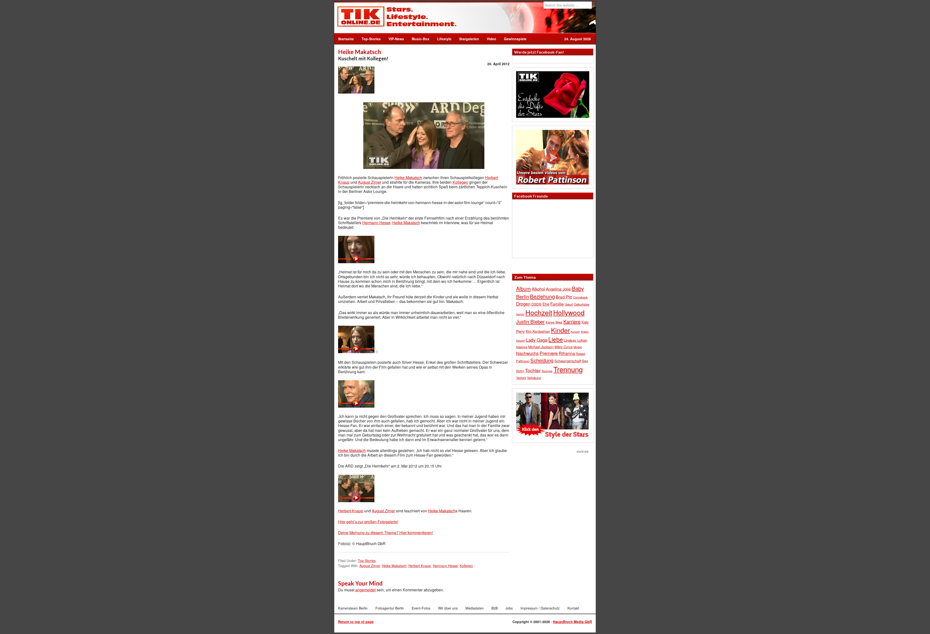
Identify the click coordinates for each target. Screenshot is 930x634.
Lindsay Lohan (575, 340)
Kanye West (554, 322)
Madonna (521, 347)
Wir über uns (448, 608)
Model (578, 347)
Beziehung (542, 296)
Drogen (523, 304)
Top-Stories (371, 38)
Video (489, 38)
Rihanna (567, 353)
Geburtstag (581, 304)
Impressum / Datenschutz (540, 608)
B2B (494, 608)
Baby (578, 288)
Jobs (509, 608)
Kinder (560, 330)
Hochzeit (538, 312)
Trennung (568, 369)
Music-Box (418, 38)
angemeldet (365, 590)
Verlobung (534, 377)
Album (523, 288)
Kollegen (460, 182)
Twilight (521, 378)
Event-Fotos (421, 608)
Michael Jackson (541, 346)
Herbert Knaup (350, 511)
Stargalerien (469, 38)
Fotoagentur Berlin (389, 608)
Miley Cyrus (564, 346)
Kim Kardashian (538, 331)
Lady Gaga (536, 340)
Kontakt (573, 608)
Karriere (572, 321)
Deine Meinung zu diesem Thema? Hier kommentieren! (385, 532)
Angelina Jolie (558, 289)
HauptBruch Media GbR (572, 621)
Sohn (520, 370)
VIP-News (396, 38)
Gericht (520, 314)
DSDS (536, 304)
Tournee (547, 371)
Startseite (346, 38)
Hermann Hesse (376, 222)
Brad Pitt (564, 297)
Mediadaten (474, 608)
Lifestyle (442, 38)
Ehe (545, 304)
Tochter (533, 370)
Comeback (580, 297)
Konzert (575, 331)
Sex (585, 360)
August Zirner (369, 182)
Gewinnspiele (515, 38)
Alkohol (538, 289)
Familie (557, 304)
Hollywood (569, 312)
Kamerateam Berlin (353, 608)
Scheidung (541, 360)
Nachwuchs (527, 353)
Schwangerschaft (567, 360)
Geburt (569, 304)
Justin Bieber (530, 321)
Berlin (522, 296)
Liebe (555, 339)
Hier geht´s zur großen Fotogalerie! (368, 521)
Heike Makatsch (408, 177)
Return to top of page (356, 621)
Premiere (549, 353)
